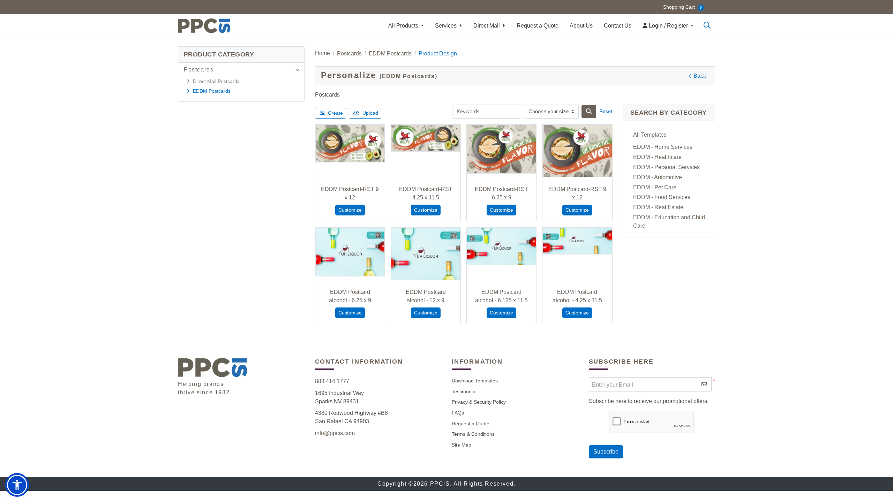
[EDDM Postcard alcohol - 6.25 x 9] (350, 251)
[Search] (707, 25)
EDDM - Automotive (657, 177)
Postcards (198, 70)
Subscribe (605, 452)
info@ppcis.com (335, 433)
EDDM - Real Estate (658, 207)
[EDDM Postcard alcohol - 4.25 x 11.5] (577, 240)
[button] (17, 485)
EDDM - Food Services (661, 197)
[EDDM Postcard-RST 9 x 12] (350, 143)
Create (335, 113)
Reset (605, 111)
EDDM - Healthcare (657, 157)
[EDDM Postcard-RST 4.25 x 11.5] (425, 138)
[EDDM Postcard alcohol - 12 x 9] (425, 253)
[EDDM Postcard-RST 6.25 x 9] (501, 149)
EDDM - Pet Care (654, 187)
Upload (370, 113)
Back (699, 76)
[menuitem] (406, 26)
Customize (350, 210)
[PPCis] (204, 26)
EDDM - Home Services (662, 147)
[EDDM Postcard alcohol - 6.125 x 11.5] (501, 246)
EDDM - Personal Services (666, 167)
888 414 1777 (332, 381)
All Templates (650, 135)
